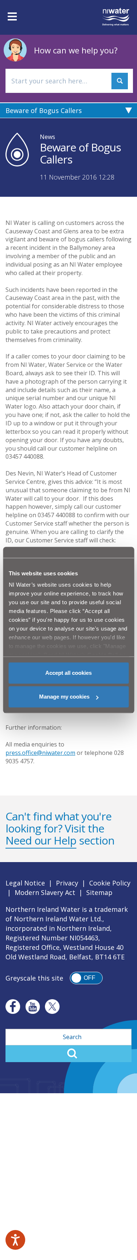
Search (68, 1053)
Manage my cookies (64, 696)
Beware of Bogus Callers (43, 110)
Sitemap (99, 892)
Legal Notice (25, 883)
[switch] (86, 978)
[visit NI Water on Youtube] (32, 1006)
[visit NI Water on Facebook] (12, 1006)
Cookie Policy (109, 883)
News (47, 137)
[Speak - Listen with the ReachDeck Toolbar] (15, 1240)
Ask (119, 81)
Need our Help (40, 840)
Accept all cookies (68, 673)
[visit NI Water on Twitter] (52, 1006)
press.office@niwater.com (40, 753)
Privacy (67, 883)
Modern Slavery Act (45, 892)
